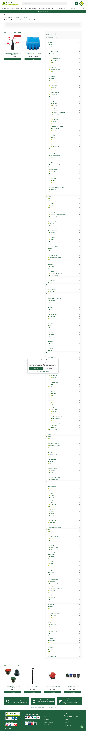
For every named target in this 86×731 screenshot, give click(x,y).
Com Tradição (56, 114)
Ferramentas (51, 323)
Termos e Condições (48, 724)
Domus (52, 493)
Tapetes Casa (55, 382)
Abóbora (54, 99)
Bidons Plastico (55, 176)
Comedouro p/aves (54, 225)
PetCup (52, 518)
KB (52, 162)
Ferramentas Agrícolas (55, 69)
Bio (54, 65)
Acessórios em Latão (55, 536)
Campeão (53, 490)
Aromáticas (54, 103)
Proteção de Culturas (55, 92)
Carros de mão (53, 67)
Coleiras (52, 200)
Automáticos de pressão (57, 416)
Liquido (52, 203)
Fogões (52, 334)
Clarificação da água (55, 472)
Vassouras (51, 642)
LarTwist (54, 617)
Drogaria (21, 8)
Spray (52, 205)
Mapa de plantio (47, 721)
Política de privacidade (45, 371)
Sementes (53, 96)
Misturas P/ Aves (52, 486)
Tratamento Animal (55, 246)
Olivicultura (51, 166)
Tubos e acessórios (54, 305)
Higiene (52, 345)
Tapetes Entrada (55, 384)
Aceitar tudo (36, 368)
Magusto (51, 638)
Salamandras (53, 300)
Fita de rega (53, 597)
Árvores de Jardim (52, 357)
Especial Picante (55, 128)
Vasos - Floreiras (52, 434)
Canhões (52, 556)
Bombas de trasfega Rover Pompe (57, 187)
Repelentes (53, 241)
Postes (50, 651)
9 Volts (52, 563)
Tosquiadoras (52, 259)
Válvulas (52, 549)
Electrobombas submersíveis (58, 420)
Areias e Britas (52, 280)
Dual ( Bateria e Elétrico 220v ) (57, 273)
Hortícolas (56, 119)
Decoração (53, 8)
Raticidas (52, 239)
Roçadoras (54, 427)
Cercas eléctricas (43, 8)
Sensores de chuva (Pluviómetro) (55, 592)
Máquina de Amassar (55, 626)
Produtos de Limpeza (55, 613)
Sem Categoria (54, 194)
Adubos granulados (56, 58)
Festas (52, 332)
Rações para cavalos (53, 506)
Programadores (52, 581)
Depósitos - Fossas (51, 284)
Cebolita (54, 121)
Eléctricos (54, 393)
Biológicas (54, 108)
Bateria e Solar (54, 271)
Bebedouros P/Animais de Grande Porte (58, 214)
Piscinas (8, 8)
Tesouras (54, 76)
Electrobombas (54, 409)
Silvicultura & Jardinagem (56, 423)
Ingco (53, 407)
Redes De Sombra (52, 656)
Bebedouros (51, 210)
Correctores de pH (54, 475)
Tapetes (52, 379)
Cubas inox (54, 178)
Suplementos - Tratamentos (55, 257)
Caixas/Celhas (53, 189)
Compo (53, 160)
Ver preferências (50, 368)
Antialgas (53, 470)
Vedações (49, 645)
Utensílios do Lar (37, 8)
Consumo (53, 343)
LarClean (54, 615)
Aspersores (51, 554)
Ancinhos (54, 71)
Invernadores (53, 456)
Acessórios (53, 44)
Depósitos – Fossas (30, 8)
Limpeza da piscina (54, 479)
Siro (53, 151)
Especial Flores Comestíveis (57, 126)
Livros (52, 80)
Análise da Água (52, 447)
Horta (25, 8)
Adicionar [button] (13, 59)
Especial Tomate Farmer (57, 130)
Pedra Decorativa (54, 373)
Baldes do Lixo (53, 624)
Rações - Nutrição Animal (53, 481)
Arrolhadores (53, 185)
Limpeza (54, 620)
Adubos (52, 55)
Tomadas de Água (54, 547)
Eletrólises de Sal (52, 459)
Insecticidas (53, 234)
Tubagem (51, 595)
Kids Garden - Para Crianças (54, 386)
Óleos (53, 395)
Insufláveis (51, 461)
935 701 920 (65, 721)
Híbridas (54, 139)
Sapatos (52, 311)
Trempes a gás (54, 633)
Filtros (50, 565)
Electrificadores (52, 268)
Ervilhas (53, 123)
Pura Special (53, 504)
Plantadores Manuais (55, 83)
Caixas (52, 540)
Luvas (53, 49)
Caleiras (50, 282)
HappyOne (53, 497)
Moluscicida (53, 237)
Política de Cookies (39, 371)
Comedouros (51, 223)
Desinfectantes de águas (55, 477)
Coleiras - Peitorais (53, 221)
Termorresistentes (54, 302)
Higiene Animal (52, 244)
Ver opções (33, 59)
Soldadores (53, 336)
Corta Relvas (54, 425)
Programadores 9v (54, 586)
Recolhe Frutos (55, 51)
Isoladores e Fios (54, 266)
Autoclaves (54, 413)
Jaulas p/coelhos (54, 255)
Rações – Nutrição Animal (60, 8)
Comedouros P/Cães (55, 228)
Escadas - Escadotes (53, 318)
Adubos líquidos (55, 60)
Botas (52, 309)
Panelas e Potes (54, 631)
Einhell (53, 402)
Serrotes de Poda (55, 74)
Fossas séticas (52, 291)
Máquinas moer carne (55, 629)
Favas (53, 133)
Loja (2, 8)
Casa (50, 611)
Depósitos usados (52, 289)
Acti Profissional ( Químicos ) (55, 445)
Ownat (52, 502)
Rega (5, 8)
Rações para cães (52, 488)
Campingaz (53, 330)
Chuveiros (51, 452)
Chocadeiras (51, 219)
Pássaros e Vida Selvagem (54, 429)
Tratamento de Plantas (55, 155)
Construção (50, 278)
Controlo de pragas (53, 230)
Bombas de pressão (56, 418)
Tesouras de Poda (55, 89)
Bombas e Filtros (52, 450)
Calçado (53, 46)
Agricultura (12, 8)
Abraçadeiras (53, 534)
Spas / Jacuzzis (52, 466)
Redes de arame (52, 654)
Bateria (52, 400)
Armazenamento (54, 173)
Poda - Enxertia (54, 85)
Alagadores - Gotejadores (56, 577)
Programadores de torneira (56, 588)
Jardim (49, 8)
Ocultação (51, 649)
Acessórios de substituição (54, 443)
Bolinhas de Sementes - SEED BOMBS (61, 112)
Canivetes (51, 608)
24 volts (52, 561)
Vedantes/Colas (54, 552)
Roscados (53, 545)
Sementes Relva (55, 146)
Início (5, 14)
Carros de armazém (53, 314)
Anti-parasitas (52, 198)
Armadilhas (53, 232)
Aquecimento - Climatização (55, 298)
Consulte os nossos (38, 707)
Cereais (50, 484)
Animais (17, 8)
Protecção (51, 348)
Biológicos (54, 157)
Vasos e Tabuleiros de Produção (57, 164)
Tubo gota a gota (54, 599)
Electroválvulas (52, 558)
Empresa (46, 718)
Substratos (53, 148)
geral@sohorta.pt (67, 725)
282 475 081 (65, 716)
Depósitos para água (53, 287)
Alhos (53, 101)
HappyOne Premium (55, 500)
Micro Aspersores (54, 579)
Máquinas (51, 389)
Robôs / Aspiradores (53, 463)
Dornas (53, 180)
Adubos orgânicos (55, 62)
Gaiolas (52, 253)
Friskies (52, 495)
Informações (46, 719)
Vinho (53, 182)
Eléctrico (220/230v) (55, 275)
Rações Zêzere (52, 522)
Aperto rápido (53, 538)
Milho (53, 144)
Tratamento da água (53, 468)
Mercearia (51, 341)
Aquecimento (52, 207)
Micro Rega (51, 572)
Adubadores (53, 53)
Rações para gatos (53, 509)
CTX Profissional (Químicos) (54, 454)
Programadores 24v (55, 583)
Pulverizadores (54, 94)
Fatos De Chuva (52, 321)
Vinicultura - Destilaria (53, 169)
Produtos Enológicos (55, 191)
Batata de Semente (56, 105)
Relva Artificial (54, 375)
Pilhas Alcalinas (52, 640)
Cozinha (50, 622)
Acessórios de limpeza (53, 438)
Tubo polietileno (54, 601)
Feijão (53, 135)
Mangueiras (51, 568)
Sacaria (50, 350)
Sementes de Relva (53, 432)
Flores (55, 117)
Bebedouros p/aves (54, 216)
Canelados (53, 543)
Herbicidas (53, 78)
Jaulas (50, 248)
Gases (50, 325)
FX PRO (52, 441)
